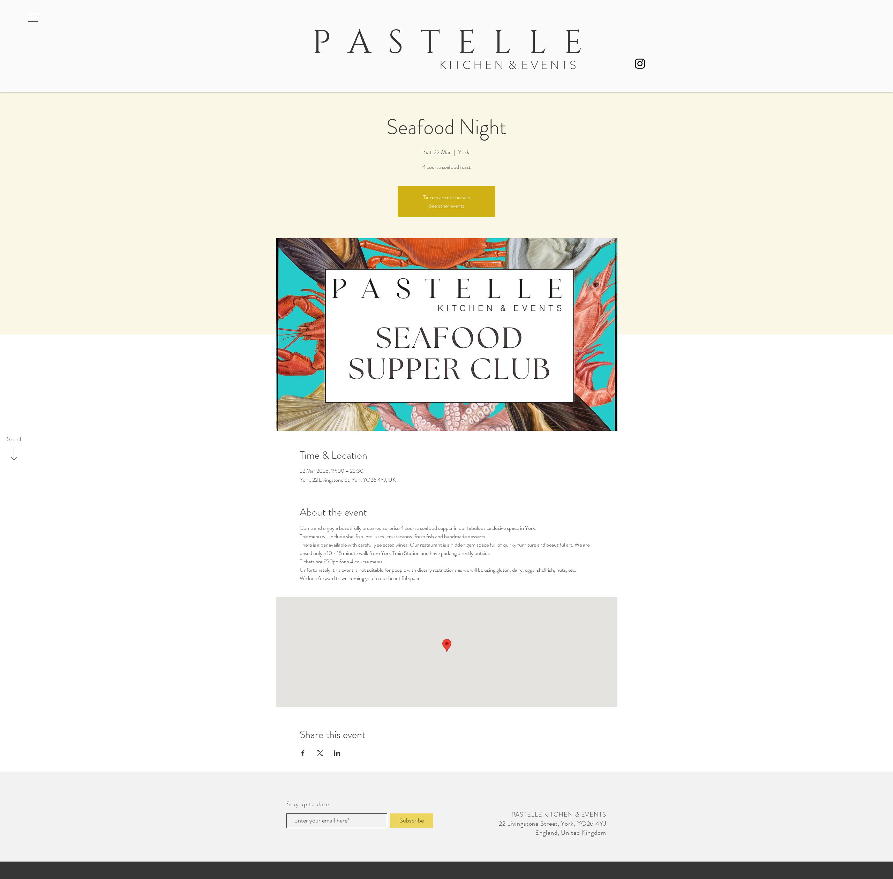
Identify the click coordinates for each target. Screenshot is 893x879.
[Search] (692, 16)
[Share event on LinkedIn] (337, 753)
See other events (446, 206)
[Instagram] (640, 63)
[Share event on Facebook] (303, 753)
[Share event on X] (320, 753)
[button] (33, 18)
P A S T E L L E (443, 43)
